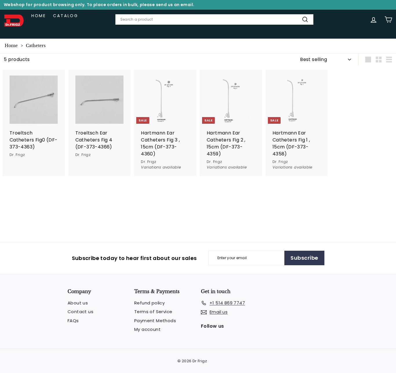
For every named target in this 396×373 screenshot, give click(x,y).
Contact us (80, 312)
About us (78, 303)
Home (38, 16)
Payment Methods (155, 321)
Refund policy (149, 303)
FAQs (73, 321)
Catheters (36, 45)
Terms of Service (153, 312)
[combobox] (214, 19)
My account (147, 329)
